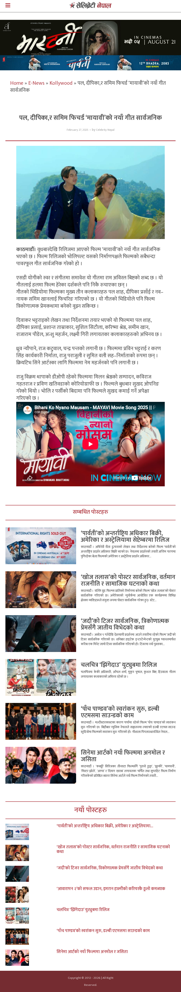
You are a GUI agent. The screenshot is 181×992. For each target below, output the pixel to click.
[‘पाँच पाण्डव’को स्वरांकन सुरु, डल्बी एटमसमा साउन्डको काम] (31, 937)
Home (16, 83)
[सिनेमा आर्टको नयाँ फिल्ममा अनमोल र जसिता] (31, 958)
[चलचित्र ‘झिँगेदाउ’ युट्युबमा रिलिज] (31, 916)
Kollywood (61, 83)
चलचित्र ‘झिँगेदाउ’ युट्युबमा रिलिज (119, 665)
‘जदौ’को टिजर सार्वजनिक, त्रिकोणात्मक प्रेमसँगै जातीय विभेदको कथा (125, 624)
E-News (36, 83)
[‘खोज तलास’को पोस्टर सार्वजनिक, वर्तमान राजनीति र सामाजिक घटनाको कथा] (31, 853)
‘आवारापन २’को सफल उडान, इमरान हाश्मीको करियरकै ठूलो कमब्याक (111, 889)
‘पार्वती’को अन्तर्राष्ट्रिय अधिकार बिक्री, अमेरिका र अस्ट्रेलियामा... (105, 826)
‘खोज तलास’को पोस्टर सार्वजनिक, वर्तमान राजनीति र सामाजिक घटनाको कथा (128, 580)
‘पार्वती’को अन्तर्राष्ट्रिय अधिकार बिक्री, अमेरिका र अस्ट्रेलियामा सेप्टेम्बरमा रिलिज (125, 536)
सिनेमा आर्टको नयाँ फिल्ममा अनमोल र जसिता (123, 756)
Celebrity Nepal (105, 130)
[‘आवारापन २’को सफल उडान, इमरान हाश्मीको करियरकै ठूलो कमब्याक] (31, 895)
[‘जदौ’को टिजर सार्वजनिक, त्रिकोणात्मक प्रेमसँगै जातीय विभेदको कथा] (31, 874)
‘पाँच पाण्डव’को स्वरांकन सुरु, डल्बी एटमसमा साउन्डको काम (120, 712)
